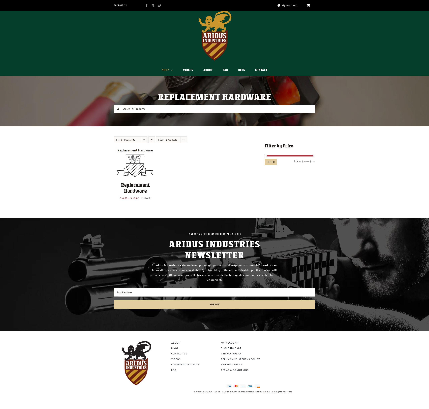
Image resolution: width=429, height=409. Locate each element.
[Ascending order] (151, 139)
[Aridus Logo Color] (136, 342)
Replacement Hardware (135, 187)
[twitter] (153, 5)
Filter (270, 161)
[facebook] (146, 5)
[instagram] (159, 5)
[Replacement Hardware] (135, 148)
